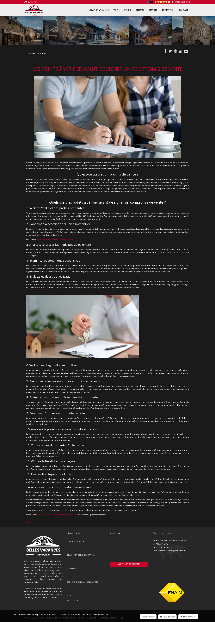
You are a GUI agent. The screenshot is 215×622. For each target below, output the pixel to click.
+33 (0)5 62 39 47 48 (182, 2)
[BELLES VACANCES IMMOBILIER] (33, 9)
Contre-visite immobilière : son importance (54, 239)
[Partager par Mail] (186, 51)
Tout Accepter (189, 616)
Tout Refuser (168, 616)
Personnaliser (148, 616)
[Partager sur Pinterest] (175, 51)
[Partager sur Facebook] (165, 51)
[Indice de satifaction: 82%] (163, 2)
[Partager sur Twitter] (170, 51)
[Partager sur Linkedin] (180, 51)
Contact (183, 10)
